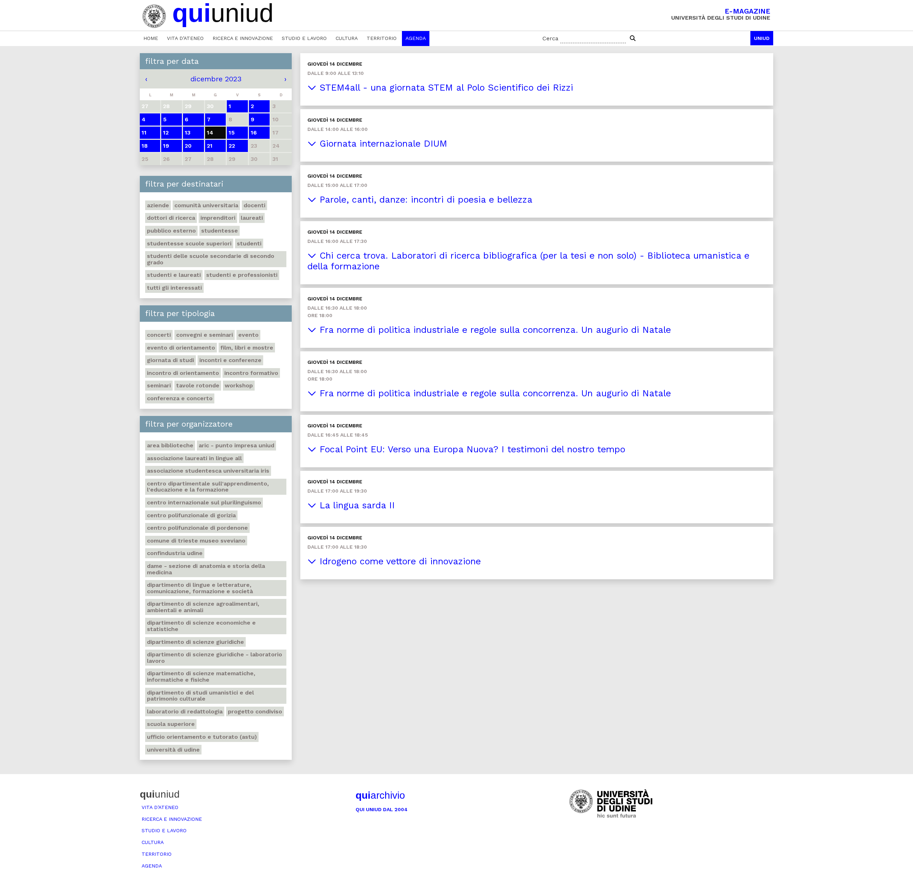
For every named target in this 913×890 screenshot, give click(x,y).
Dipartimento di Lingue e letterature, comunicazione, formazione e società (200, 588)
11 (144, 132)
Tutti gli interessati (174, 287)
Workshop (239, 385)
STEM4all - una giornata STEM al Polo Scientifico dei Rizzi (444, 87)
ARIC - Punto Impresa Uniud (236, 445)
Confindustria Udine (175, 553)
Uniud (762, 38)
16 (254, 132)
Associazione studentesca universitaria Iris (208, 470)
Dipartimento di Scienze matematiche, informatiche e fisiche (201, 676)
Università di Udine (173, 749)
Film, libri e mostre (246, 347)
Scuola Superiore (171, 724)
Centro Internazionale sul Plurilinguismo (204, 502)
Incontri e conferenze (230, 360)
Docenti (254, 205)
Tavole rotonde (197, 385)
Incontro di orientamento (183, 373)
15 (232, 132)
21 (210, 145)
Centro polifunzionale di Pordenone (197, 527)
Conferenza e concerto (180, 398)
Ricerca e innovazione (243, 38)
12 (166, 132)
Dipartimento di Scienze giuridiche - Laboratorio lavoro (214, 657)
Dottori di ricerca (171, 217)
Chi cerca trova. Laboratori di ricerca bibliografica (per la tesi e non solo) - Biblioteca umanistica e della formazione (528, 260)
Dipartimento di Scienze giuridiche (195, 642)
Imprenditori (217, 217)
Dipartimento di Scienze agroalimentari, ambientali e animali (203, 607)
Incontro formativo (251, 373)
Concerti (159, 334)
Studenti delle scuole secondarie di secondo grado (210, 259)
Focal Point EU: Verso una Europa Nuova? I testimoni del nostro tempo (470, 449)
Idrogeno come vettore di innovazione (398, 561)
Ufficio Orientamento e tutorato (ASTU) (202, 736)
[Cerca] (633, 38)
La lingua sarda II (355, 505)
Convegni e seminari (204, 334)
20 (188, 145)
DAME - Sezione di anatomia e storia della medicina (206, 569)
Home (150, 38)
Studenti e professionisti (241, 274)
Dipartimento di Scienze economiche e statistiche (201, 625)
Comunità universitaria (206, 205)
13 (187, 132)
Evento (248, 334)
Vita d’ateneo (185, 38)
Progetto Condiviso (255, 711)
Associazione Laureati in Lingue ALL (194, 458)
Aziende (158, 205)
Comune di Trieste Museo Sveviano (196, 540)
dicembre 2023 (215, 79)
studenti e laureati (174, 274)
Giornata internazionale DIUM (381, 143)
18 (145, 145)
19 (166, 145)
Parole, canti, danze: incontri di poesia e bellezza (424, 199)
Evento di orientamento (181, 347)
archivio (380, 795)
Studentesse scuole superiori (189, 243)
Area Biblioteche (170, 445)
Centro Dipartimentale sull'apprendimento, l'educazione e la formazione (208, 486)
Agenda (416, 38)
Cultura (347, 38)
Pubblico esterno (171, 230)
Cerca (550, 38)
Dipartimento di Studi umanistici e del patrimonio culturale (200, 695)
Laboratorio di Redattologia (185, 711)
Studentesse (219, 230)
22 (232, 145)
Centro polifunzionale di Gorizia (191, 515)
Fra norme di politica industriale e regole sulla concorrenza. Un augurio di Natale (493, 330)
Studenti (249, 243)
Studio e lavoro (304, 38)
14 (210, 132)
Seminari (159, 385)
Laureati (252, 217)
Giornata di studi (170, 360)
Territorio (382, 38)
